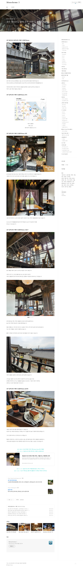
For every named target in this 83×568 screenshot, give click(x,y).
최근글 (63, 164)
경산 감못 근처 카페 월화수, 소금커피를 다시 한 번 (17, 508)
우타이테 (63, 61)
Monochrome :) (12, 2)
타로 (62, 176)
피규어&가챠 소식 (65, 80)
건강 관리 (64, 86)
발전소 (73, 183)
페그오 (68, 185)
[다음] (52, 299)
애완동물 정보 (64, 95)
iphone (63, 112)
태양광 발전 (64, 183)
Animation (64, 54)
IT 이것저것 (64, 110)
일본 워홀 (68, 175)
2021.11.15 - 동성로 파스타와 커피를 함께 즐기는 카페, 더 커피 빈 (30, 468)
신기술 (63, 139)
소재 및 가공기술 (65, 102)
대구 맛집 (66, 186)
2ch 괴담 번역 (64, 93)
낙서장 (63, 45)
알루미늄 (71, 185)
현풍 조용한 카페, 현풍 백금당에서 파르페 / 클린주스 (18, 510)
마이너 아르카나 (65, 99)
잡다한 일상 (64, 41)
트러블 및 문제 (64, 140)
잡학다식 (63, 83)
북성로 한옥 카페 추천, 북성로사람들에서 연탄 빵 (17, 515)
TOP (75, 564)
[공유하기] (11, 500)
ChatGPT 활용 (64, 118)
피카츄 (72, 175)
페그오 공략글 (64, 131)
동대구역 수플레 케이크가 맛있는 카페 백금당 (16, 512)
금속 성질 (64, 106)
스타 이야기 (64, 50)
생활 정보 (64, 88)
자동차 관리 (64, 90)
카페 (16, 506)
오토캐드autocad (65, 122)
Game (63, 57)
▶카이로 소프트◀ (65, 135)
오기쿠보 (68, 176)
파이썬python (64, 120)
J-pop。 (63, 59)
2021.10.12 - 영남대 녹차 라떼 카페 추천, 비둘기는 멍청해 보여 (30, 451)
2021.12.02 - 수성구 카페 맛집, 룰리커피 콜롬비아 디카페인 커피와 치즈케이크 (30, 470)
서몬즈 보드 (64, 175)
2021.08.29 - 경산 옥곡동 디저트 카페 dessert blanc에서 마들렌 (30, 449)
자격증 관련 (64, 145)
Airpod (63, 115)
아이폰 (70, 178)
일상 (63, 43)
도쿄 (70, 183)
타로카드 (63, 97)
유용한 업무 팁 (64, 127)
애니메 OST (64, 62)
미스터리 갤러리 (65, 154)
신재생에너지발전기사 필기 (67, 152)
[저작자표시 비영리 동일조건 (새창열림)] (22, 499)
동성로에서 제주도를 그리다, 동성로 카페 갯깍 (16, 513)
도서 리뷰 (63, 142)
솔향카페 (10, 489)
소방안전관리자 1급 (65, 150)
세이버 (65, 181)
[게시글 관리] (13, 500)
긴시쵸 (68, 183)
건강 (62, 181)
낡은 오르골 (64, 52)
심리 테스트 (64, 84)
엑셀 (74, 175)
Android (63, 113)
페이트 (73, 178)
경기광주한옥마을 (12, 480)
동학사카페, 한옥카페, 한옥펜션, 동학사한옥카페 (18, 491)
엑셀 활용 (64, 123)
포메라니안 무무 (65, 47)
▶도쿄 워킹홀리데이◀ (66, 73)
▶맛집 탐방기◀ (11, 506)
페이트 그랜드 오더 (65, 178)
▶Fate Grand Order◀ (66, 129)
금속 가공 (64, 104)
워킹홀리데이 (69, 181)
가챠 (68, 180)
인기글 (66, 164)
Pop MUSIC (64, 64)
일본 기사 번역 (64, 91)
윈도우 (65, 185)
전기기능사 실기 (65, 146)
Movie (63, 56)
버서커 (63, 186)
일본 (62, 185)
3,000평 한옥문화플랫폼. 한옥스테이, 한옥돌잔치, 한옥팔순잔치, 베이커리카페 (25, 482)
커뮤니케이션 (64, 68)
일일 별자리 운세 (65, 100)
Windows (64, 117)
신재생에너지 (64, 137)
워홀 (74, 180)
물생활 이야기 (64, 48)
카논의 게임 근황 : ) (65, 133)
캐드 (65, 180)
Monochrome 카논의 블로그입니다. (16, 543)
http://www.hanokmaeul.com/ (14, 478)
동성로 (65, 176)
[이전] (8, 299)
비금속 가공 (64, 108)
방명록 (12, 7)
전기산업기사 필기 (65, 148)
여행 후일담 (64, 71)
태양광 (70, 186)
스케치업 (63, 125)
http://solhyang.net (12, 487)
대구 (73, 181)
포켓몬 (63, 180)
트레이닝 (63, 66)
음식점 (63, 77)
